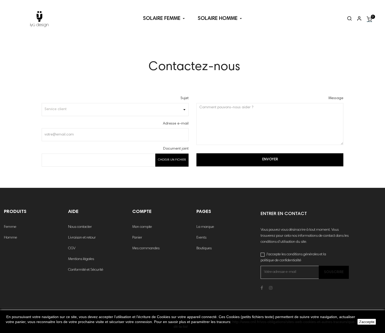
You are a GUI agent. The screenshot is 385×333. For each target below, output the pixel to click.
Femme (10, 227)
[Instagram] (271, 288)
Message (335, 98)
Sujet (184, 98)
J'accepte (367, 322)
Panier (137, 238)
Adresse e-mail (176, 124)
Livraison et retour (82, 238)
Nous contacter (80, 227)
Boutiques (204, 248)
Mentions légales (81, 259)
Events (201, 238)
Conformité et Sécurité (85, 270)
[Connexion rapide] (357, 19)
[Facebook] (262, 288)
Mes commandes (146, 248)
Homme (10, 238)
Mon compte (142, 227)
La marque (205, 227)
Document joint (176, 149)
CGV (71, 248)
